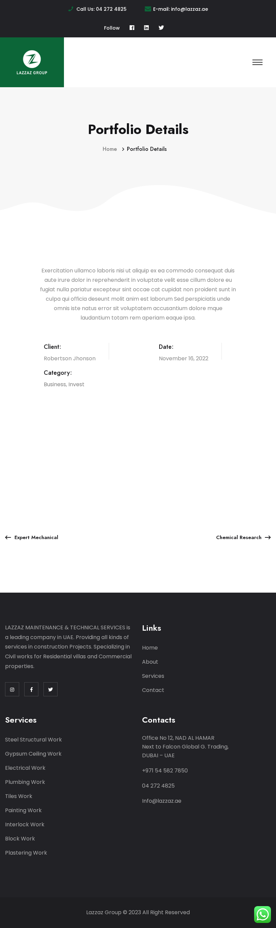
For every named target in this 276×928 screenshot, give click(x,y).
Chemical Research (239, 537)
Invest (76, 384)
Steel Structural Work (33, 739)
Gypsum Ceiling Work (33, 754)
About (150, 662)
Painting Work (23, 810)
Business (55, 384)
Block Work (20, 838)
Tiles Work (18, 796)
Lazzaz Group (104, 912)
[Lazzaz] (32, 62)
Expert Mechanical (36, 537)
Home (111, 149)
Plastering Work (26, 853)
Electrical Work (25, 768)
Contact (153, 690)
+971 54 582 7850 (165, 770)
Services (153, 676)
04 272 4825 (111, 9)
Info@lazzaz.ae (161, 801)
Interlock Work (24, 824)
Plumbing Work (25, 782)
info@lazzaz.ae (189, 9)
